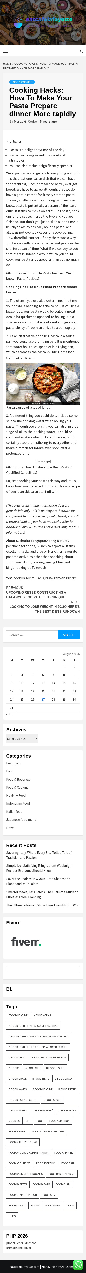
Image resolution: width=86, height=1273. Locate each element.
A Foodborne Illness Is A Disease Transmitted (38, 1036)
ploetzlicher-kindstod (21, 1243)
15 (64, 683)
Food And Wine (63, 1152)
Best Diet (13, 763)
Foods (35, 1205)
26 (32, 699)
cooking (19, 578)
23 (74, 691)
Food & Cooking (22, 82)
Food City (49, 1195)
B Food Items (40, 1078)
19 (32, 691)
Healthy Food (16, 795)
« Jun (9, 714)
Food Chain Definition (23, 1195)
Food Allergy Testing (23, 1142)
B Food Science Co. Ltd (23, 1100)
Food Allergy (18, 1131)
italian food (14, 811)
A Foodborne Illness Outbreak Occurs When (38, 1047)
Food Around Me (19, 1163)
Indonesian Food (18, 803)
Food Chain (63, 1184)
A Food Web (32, 1068)
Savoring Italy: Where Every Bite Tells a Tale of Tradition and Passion (39, 855)
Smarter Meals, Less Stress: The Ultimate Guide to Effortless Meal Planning (42, 894)
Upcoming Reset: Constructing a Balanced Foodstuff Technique (36, 592)
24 (11, 699)
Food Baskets (18, 1184)
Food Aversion (46, 1163)
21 (53, 691)
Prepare (59, 578)
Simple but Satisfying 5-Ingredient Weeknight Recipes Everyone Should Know (39, 868)
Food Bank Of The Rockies (26, 1174)
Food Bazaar (41, 1184)
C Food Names (18, 1110)
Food (10, 771)
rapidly (71, 578)
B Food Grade (18, 1078)
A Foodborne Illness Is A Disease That (33, 1026)
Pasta (49, 578)
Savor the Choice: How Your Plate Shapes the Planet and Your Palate (38, 881)
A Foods (14, 1068)
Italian (70, 1205)
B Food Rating (67, 1089)
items (12, 1216)
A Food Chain (17, 1057)
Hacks (40, 578)
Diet (28, 1121)
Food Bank (68, 1163)
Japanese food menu (21, 819)
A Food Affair (42, 1015)
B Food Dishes (55, 1068)
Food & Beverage (18, 779)
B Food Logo (63, 1078)
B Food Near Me (43, 1089)
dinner (30, 578)
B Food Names (18, 1089)
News (10, 828)
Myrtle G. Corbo (26, 121)
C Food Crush (52, 1100)
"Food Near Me (18, 1015)
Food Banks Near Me (62, 1174)
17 (11, 691)
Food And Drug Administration (29, 1152)
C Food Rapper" (43, 1110)
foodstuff (52, 1205)
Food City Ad (17, 1205)
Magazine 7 (49, 1267)
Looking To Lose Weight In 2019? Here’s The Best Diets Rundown (45, 606)
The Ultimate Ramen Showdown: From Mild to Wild (42, 905)
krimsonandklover (18, 1248)
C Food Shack (67, 1110)
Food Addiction (59, 1121)
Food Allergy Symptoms (48, 1131)
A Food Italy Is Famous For (48, 1057)
